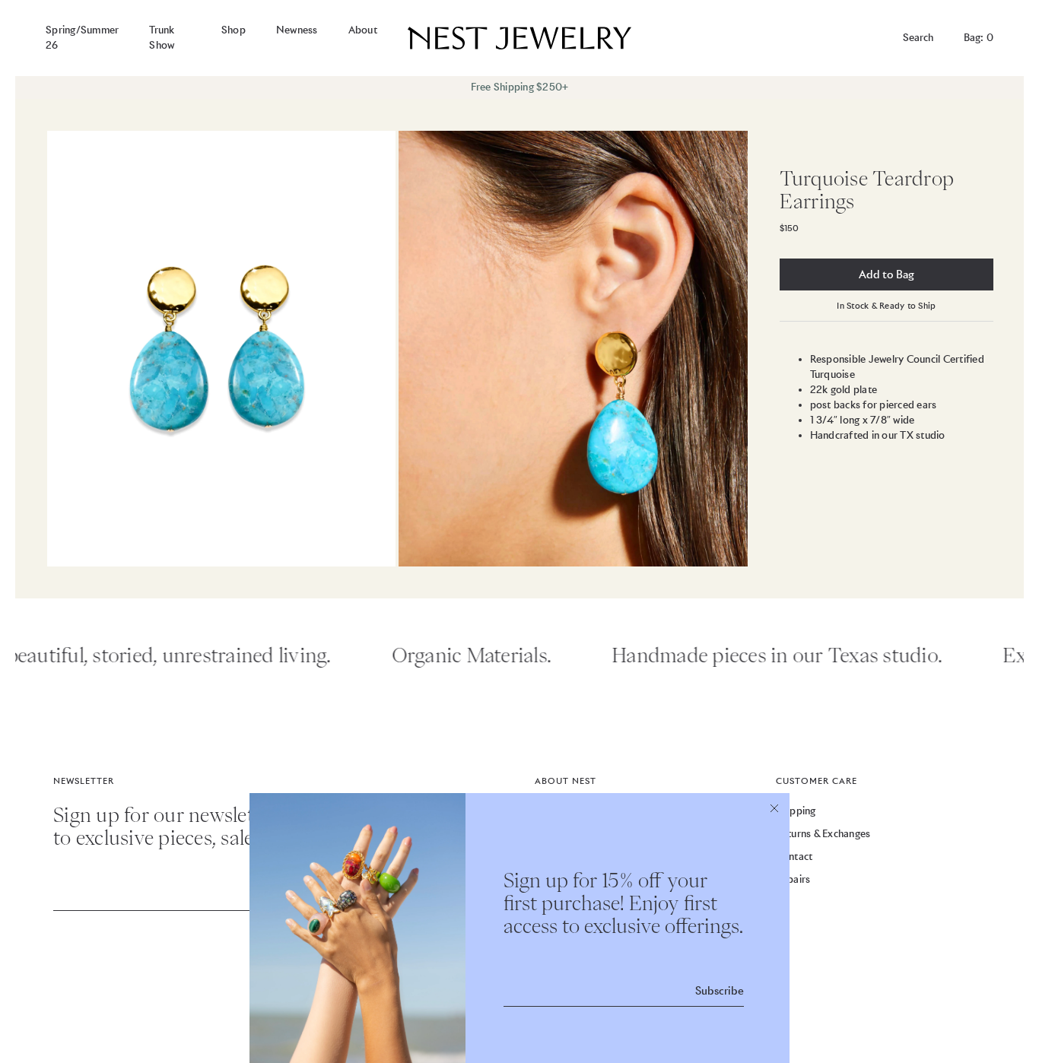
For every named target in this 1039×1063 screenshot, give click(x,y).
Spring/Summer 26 (82, 38)
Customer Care (816, 781)
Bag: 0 (979, 37)
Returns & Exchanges (823, 833)
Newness (297, 30)
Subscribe (719, 991)
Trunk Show (161, 38)
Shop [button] (233, 30)
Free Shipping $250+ (520, 87)
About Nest (565, 781)
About (362, 30)
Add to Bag (886, 274)
